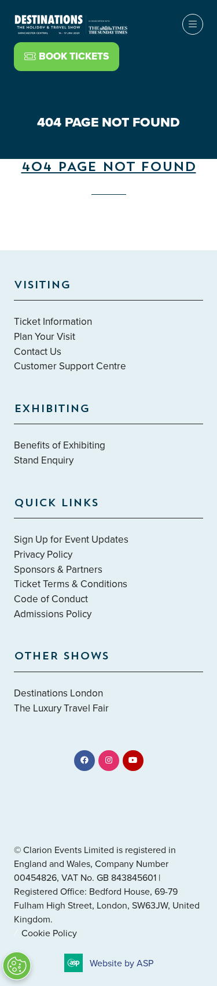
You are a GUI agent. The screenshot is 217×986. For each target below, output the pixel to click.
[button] (186, 385)
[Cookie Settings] (16, 965)
